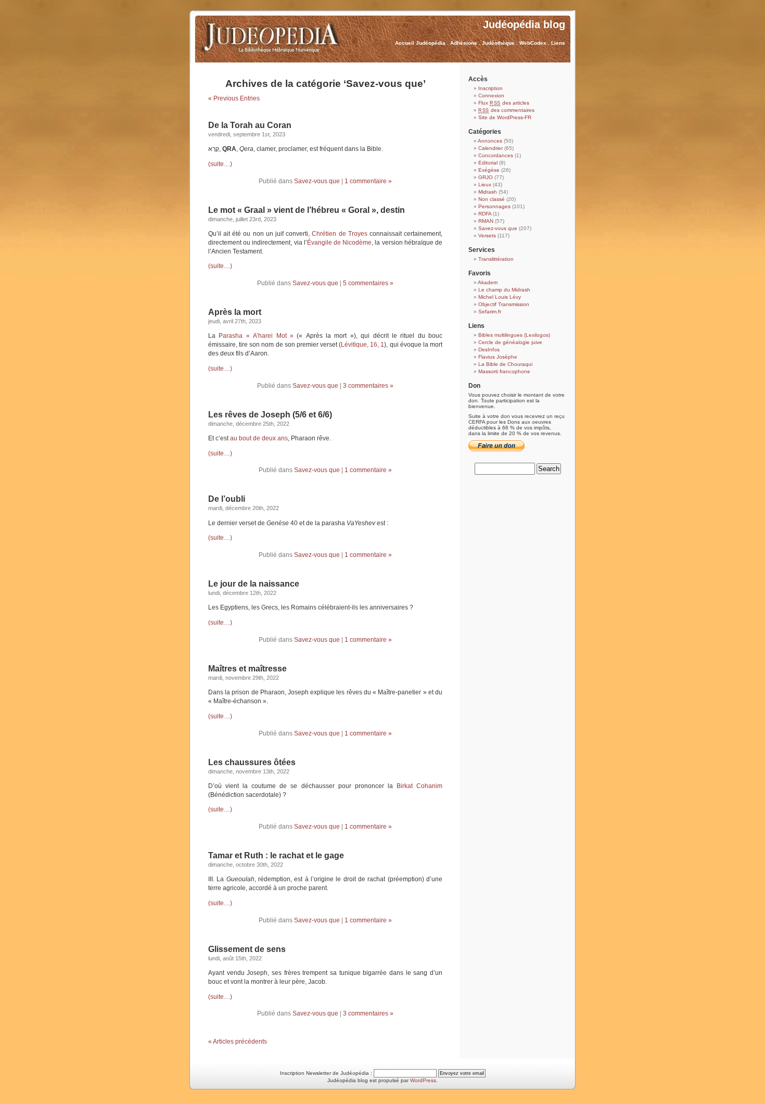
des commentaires (506, 110)
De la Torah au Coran (249, 125)
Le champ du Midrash (504, 290)
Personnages (494, 206)
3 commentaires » (368, 385)
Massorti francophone (504, 371)
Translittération (496, 259)
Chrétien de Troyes (339, 233)
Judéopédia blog (524, 24)
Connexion (491, 95)
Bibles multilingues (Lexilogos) (514, 335)
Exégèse (489, 170)
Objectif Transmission (503, 304)
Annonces (490, 141)
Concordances (495, 155)
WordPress (423, 1080)
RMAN (485, 221)
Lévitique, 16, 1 (362, 344)
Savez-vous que (317, 181)
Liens (558, 43)
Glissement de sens (247, 949)
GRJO (485, 177)
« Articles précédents (237, 1041)
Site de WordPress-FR (504, 117)
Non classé (491, 199)
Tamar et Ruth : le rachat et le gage (276, 855)
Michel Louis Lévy (499, 297)
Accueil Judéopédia (420, 43)
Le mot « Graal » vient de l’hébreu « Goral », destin (306, 210)
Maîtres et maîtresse (247, 668)
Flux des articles (503, 103)
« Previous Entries (234, 98)
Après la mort (234, 312)
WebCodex (532, 43)
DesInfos (489, 349)
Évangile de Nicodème (339, 242)
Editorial (488, 163)
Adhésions (463, 43)
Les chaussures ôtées (252, 762)
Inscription (490, 88)
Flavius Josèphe (497, 357)
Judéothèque (498, 43)
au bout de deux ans (259, 438)
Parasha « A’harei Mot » (256, 335)
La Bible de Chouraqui (505, 364)
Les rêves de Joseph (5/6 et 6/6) (270, 414)
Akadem (488, 282)
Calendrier (490, 148)
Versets (487, 235)
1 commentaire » (368, 181)
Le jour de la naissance (253, 583)
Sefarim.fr (489, 311)
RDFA (484, 214)
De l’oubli (226, 498)
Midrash (487, 192)
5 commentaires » (368, 283)
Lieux (484, 184)
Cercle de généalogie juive (510, 342)
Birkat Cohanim (419, 786)
